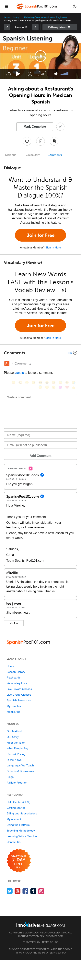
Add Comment (40, 455)
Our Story (13, 736)
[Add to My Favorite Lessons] (27, 141)
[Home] (37, 9)
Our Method (14, 731)
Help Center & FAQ (18, 802)
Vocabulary (33, 155)
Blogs (10, 776)
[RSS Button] (7, 363)
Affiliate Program (17, 782)
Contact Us (13, 842)
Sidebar (59, 27)
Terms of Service (48, 953)
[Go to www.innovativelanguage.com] (40, 924)
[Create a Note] (40, 141)
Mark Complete (35, 126)
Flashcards (13, 677)
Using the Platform (18, 824)
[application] (40, 56)
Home (10, 666)
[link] (7, 27)
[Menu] (6, 6)
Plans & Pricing (16, 754)
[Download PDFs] (54, 141)
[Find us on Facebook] (25, 891)
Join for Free (40, 235)
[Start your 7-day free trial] (19, 861)
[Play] (18, 73)
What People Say (17, 748)
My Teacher (14, 706)
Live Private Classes (19, 688)
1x (42, 74)
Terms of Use (50, 942)
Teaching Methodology (21, 830)
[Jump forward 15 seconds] (29, 73)
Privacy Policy (31, 942)
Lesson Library (11, 17)
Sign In (19, 372)
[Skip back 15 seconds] (8, 73)
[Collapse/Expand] (40, 353)
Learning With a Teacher (22, 836)
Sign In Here (53, 247)
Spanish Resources (19, 700)
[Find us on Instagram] (41, 891)
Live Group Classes (19, 694)
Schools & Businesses (20, 771)
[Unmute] (56, 73)
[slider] (64, 74)
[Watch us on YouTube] (18, 891)
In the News (14, 759)
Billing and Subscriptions (22, 813)
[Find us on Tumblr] (33, 891)
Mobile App (13, 711)
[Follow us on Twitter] (10, 891)
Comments (55, 155)
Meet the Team (16, 742)
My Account (14, 819)
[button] (75, 6)
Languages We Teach (20, 765)
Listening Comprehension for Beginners (45, 17)
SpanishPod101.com (51, 936)
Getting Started (16, 807)
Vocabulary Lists (17, 683)
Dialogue (10, 155)
